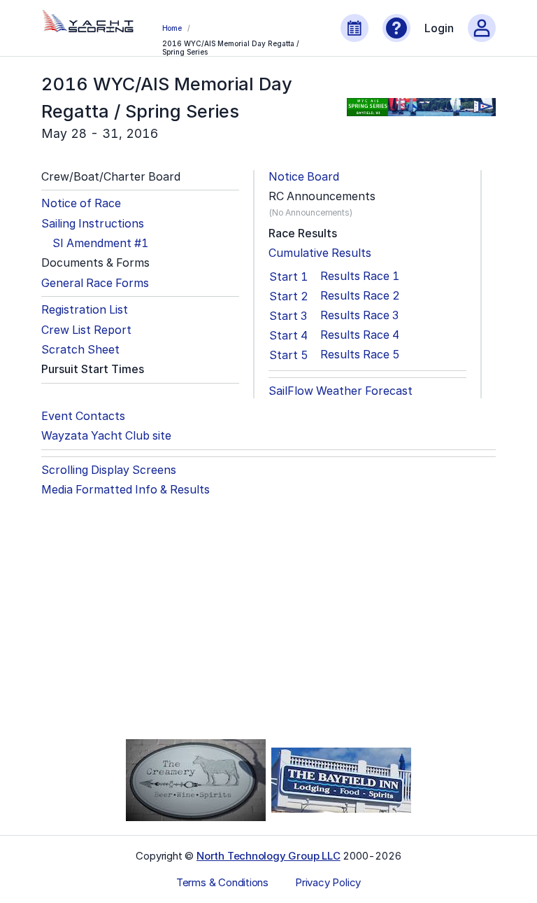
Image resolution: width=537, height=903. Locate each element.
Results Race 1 (359, 276)
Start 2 (288, 296)
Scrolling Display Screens (108, 470)
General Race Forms (95, 283)
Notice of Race (81, 203)
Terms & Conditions (222, 882)
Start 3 (288, 316)
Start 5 (288, 355)
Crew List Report (86, 330)
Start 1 (288, 277)
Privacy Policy (328, 882)
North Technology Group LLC (268, 855)
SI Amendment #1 (100, 243)
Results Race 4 (359, 335)
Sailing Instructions (92, 223)
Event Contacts (83, 416)
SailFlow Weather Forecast (340, 391)
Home (172, 28)
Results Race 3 (359, 315)
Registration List (84, 309)
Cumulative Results (319, 253)
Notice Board (303, 176)
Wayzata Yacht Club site (106, 435)
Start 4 (288, 335)
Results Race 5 (360, 354)
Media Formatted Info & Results (125, 489)
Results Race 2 (360, 295)
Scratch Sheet (80, 349)
